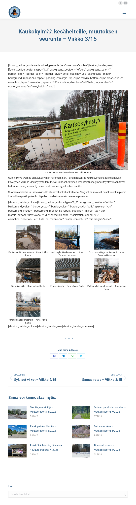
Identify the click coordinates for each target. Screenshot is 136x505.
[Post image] (17, 412)
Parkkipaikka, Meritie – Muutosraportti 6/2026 (43, 428)
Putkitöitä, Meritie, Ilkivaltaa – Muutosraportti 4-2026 (46, 447)
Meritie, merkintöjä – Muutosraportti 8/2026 (43, 409)
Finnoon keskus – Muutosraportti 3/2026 (107, 447)
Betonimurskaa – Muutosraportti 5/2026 (107, 428)
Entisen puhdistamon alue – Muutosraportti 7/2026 (110, 409)
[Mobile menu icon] (124, 12)
